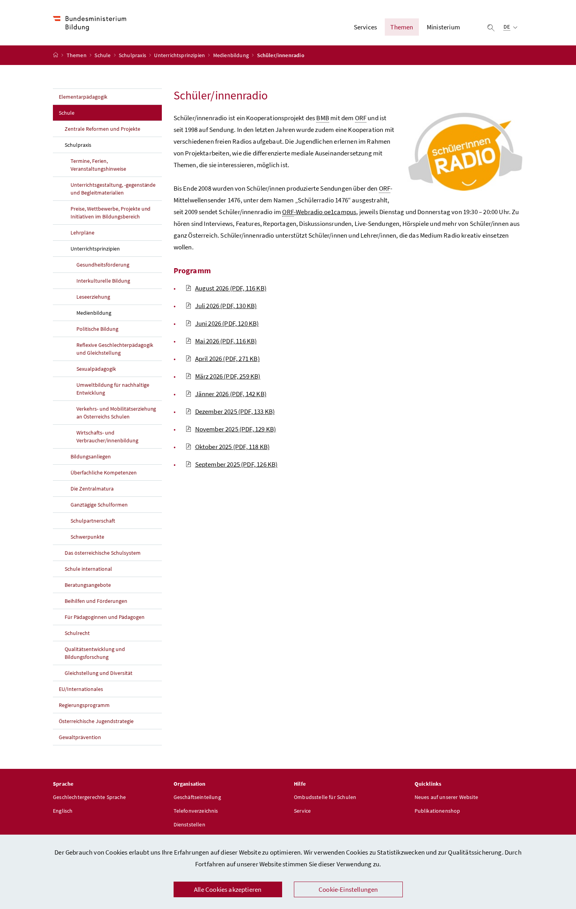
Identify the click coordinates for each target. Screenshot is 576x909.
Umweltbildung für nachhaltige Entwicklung (112, 388)
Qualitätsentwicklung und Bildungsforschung (95, 653)
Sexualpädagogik (96, 368)
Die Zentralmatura (92, 488)
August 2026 (230, 288)
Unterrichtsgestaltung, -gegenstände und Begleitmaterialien (113, 188)
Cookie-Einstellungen (348, 889)
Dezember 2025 (235, 411)
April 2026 (227, 358)
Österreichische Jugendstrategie (96, 721)
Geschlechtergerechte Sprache (89, 797)
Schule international (88, 568)
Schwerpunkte (87, 536)
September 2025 (236, 464)
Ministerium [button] (443, 27)
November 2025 (235, 429)
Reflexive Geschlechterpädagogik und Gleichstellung (114, 348)
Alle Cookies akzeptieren (227, 889)
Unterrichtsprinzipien (180, 55)
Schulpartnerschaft (93, 520)
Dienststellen (189, 824)
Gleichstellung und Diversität (98, 672)
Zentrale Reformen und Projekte (102, 128)
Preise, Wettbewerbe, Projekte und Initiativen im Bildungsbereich (110, 212)
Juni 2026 (227, 323)
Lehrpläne (82, 232)
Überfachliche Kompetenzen (104, 472)
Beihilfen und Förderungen (96, 600)
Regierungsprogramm (84, 705)
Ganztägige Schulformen (99, 504)
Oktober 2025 (232, 446)
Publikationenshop (437, 810)
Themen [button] (401, 27)
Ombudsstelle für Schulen (325, 797)
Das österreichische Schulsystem (103, 552)
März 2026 (228, 376)
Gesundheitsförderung (102, 264)
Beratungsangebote (88, 584)
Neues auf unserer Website (446, 797)
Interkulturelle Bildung (103, 280)
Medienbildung (231, 55)
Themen (77, 55)
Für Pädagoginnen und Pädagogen (105, 616)
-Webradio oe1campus (319, 211)
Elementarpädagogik (83, 96)
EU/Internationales (81, 689)
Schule (103, 55)
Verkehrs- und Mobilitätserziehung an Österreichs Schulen (116, 412)
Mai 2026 (226, 341)
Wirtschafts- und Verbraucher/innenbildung (107, 436)
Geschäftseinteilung (197, 797)
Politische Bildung (97, 328)
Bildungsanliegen (91, 456)
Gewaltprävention (80, 737)
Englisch (62, 810)
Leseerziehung (93, 296)
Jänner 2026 (230, 394)
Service (302, 810)
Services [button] (365, 27)
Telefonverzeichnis (196, 810)
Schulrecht (77, 633)
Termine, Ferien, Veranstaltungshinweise (98, 164)
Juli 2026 (226, 305)
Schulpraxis (133, 55)
